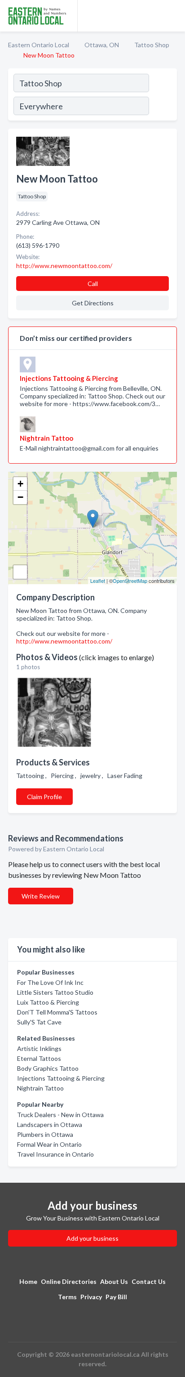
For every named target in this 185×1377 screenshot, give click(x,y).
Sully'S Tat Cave (39, 1022)
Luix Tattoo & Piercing (48, 1002)
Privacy (91, 1297)
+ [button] (20, 483)
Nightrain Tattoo (40, 1088)
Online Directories (69, 1281)
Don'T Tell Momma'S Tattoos (57, 1012)
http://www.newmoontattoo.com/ (64, 641)
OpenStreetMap (130, 580)
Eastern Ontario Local (38, 45)
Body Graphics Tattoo (48, 1068)
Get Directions (93, 303)
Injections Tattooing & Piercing (61, 1078)
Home (28, 1281)
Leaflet (97, 580)
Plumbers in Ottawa (45, 1134)
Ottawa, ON (101, 45)
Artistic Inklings (39, 1048)
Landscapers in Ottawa (49, 1124)
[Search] (162, 95)
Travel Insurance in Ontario (55, 1154)
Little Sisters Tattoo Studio (55, 992)
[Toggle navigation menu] (173, 16)
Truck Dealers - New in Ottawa (60, 1114)
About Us (114, 1281)
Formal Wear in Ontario (49, 1144)
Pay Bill (116, 1297)
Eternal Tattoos (39, 1058)
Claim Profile (44, 796)
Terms (67, 1297)
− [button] (20, 497)
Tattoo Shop (151, 45)
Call (93, 283)
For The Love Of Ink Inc (50, 982)
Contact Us (149, 1281)
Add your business (92, 1238)
